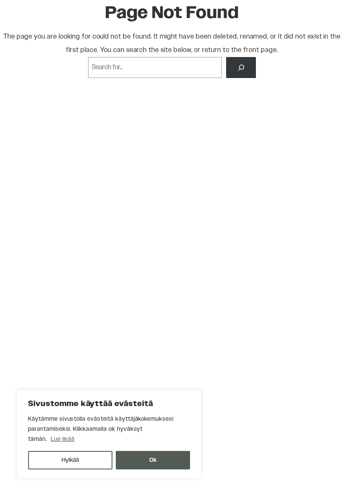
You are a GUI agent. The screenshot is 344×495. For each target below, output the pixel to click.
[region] (109, 434)
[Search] (241, 67)
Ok (152, 460)
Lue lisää (63, 439)
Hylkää (70, 460)
